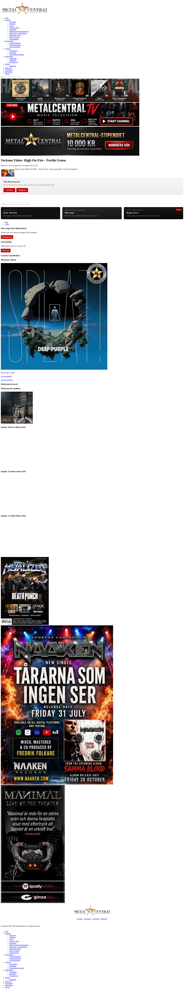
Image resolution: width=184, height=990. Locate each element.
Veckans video (14, 28)
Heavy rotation (14, 37)
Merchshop (9, 72)
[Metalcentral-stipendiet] (70, 155)
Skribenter (12, 60)
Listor (11, 26)
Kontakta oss (13, 62)
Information (9, 56)
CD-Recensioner (15, 43)
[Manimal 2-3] (33, 891)
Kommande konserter (16, 54)
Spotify (7, 64)
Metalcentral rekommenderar (19, 31)
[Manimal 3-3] (33, 902)
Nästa (7, 224)
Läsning (8, 20)
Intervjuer (12, 22)
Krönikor (12, 24)
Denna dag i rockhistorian (18, 33)
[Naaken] (57, 784)
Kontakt (79, 919)
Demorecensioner (15, 45)
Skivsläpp (12, 53)
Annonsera (13, 58)
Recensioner (9, 41)
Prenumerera (7, 237)
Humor (7, 74)
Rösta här (5, 250)
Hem (6, 18)
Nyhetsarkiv (13, 51)
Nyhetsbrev (9, 70)
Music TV (8, 68)
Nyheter (8, 49)
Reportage (12, 29)
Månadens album (15, 35)
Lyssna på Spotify (7, 380)
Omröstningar (14, 39)
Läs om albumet (6, 376)
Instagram (22, 190)
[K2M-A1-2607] (70, 101)
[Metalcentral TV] (70, 125)
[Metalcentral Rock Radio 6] (17, 423)
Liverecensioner (14, 47)
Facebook (9, 190)
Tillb (6, 222)
